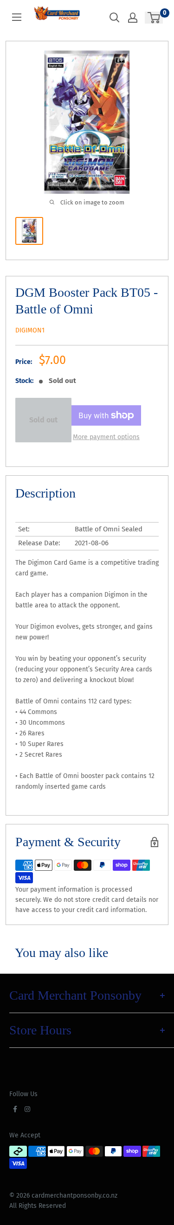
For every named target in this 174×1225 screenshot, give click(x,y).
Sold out (43, 419)
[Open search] (115, 18)
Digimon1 (30, 330)
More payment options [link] (106, 437)
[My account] (132, 18)
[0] (154, 18)
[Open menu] (16, 17)
